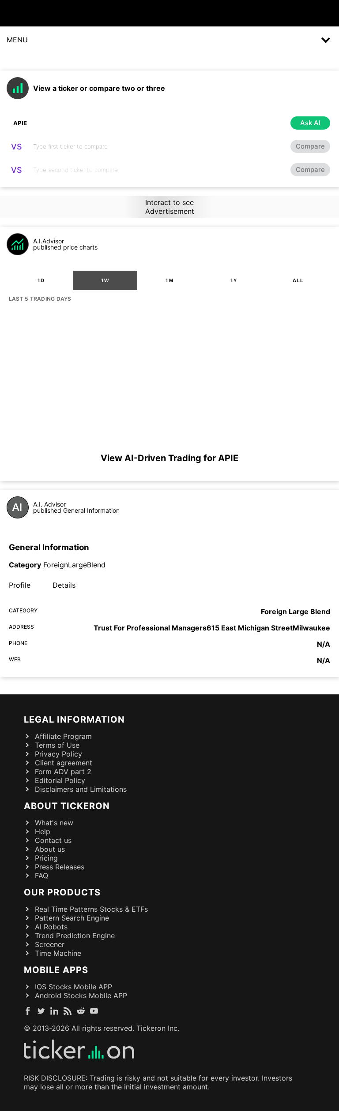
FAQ (41, 875)
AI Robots (51, 926)
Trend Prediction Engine (75, 935)
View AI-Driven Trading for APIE (169, 458)
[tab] (41, 280)
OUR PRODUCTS (62, 892)
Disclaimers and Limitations (81, 789)
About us (50, 849)
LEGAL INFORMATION (74, 719)
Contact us (53, 840)
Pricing (46, 858)
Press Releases (59, 866)
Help (42, 831)
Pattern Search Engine (72, 917)
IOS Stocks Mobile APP (73, 986)
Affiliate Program (63, 736)
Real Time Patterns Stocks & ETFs (91, 909)
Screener (49, 944)
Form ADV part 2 (63, 771)
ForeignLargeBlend (74, 564)
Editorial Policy (60, 780)
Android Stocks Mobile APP (81, 995)
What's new (54, 822)
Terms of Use (57, 745)
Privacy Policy (58, 753)
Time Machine (58, 953)
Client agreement (63, 762)
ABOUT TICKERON (67, 806)
